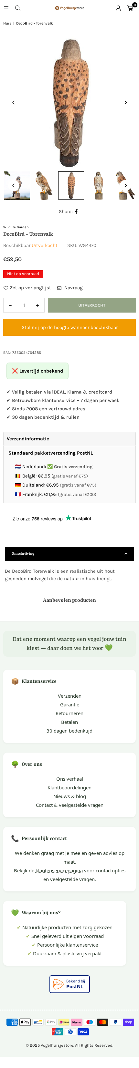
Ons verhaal (69, 778)
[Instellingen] (118, 8)
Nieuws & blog (69, 796)
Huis (7, 23)
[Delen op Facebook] (76, 211)
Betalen (69, 722)
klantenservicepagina (59, 870)
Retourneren (69, 713)
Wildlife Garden (16, 227)
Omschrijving (23, 554)
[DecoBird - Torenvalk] (44, 185)
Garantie (69, 704)
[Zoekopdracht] (18, 8)
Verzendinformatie (28, 439)
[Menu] (6, 8)
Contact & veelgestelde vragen (69, 805)
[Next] (125, 102)
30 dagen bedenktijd (69, 730)
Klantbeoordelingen (69, 787)
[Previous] (13, 102)
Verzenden (69, 696)
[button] (130, 8)
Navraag (73, 288)
